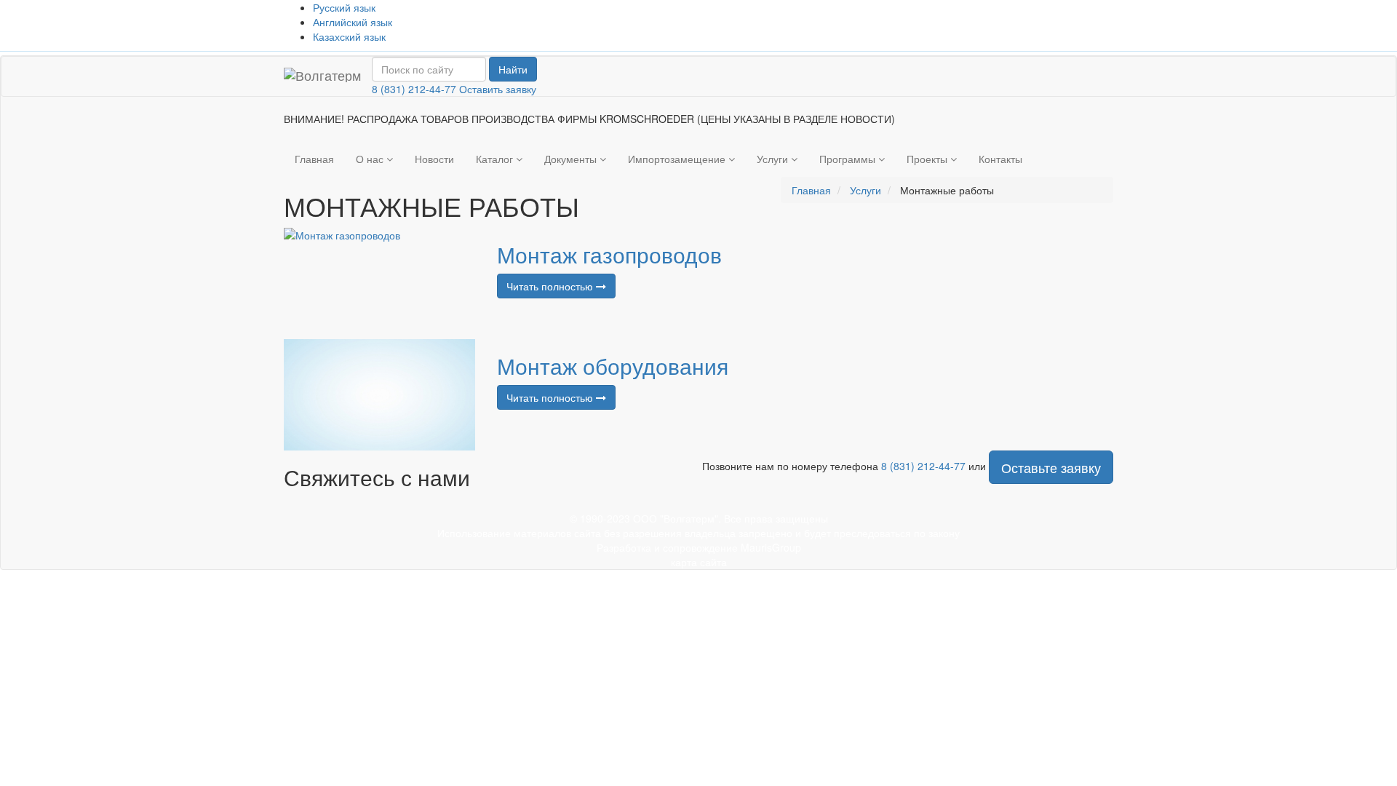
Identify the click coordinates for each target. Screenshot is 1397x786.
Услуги (774, 158)
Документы (572, 158)
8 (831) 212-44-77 (414, 89)
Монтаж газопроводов (609, 254)
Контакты (1000, 158)
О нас (371, 158)
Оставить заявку (497, 89)
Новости (434, 158)
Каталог (496, 158)
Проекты (928, 158)
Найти (513, 69)
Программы (848, 158)
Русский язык (344, 7)
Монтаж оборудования (612, 365)
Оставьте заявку (1051, 467)
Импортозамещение (678, 158)
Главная (314, 158)
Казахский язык (349, 36)
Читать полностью (551, 286)
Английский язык (352, 22)
